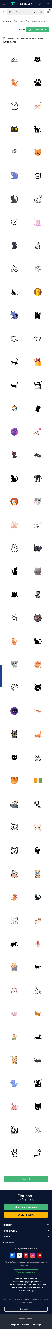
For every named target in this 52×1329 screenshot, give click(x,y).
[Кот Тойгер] (38, 199)
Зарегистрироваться (26, 1271)
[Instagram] (32, 1255)
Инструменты (10, 1230)
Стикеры (18, 21)
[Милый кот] (38, 920)
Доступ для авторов (26, 1207)
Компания (8, 1242)
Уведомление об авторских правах (26, 1287)
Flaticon (25, 1324)
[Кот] (14, 59)
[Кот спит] (38, 455)
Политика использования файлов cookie (27, 1284)
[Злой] (38, 734)
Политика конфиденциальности (27, 1281)
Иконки (7, 21)
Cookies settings (26, 1290)
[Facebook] (12, 1255)
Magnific (15, 1324)
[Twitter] (19, 1255)
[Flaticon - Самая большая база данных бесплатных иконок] (22, 3)
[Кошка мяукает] (14, 641)
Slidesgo (37, 1324)
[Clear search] (34, 12)
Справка (7, 1236)
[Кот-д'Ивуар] (38, 781)
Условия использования (26, 1278)
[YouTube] (39, 1255)
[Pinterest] (26, 1255)
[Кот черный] (38, 641)
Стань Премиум (26, 1214)
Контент (7, 1225)
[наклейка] (14, 897)
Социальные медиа (26, 1248)
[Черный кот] (14, 129)
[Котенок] (14, 82)
